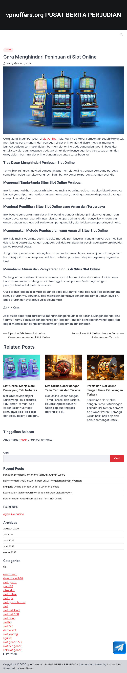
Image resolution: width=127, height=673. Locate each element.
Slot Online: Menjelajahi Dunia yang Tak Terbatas (20, 388)
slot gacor (10, 582)
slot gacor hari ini (14, 602)
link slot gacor (12, 650)
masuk (23, 440)
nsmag (10, 63)
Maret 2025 (9, 552)
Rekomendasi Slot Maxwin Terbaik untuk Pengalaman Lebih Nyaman (42, 480)
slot (8, 49)
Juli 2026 (8, 534)
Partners (12, 654)
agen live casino (13, 514)
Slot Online (50, 139)
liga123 (7, 638)
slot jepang (10, 634)
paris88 (8, 586)
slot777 (8, 626)
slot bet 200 (11, 614)
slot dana (9, 618)
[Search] (121, 34)
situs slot (9, 590)
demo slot (9, 630)
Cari (6, 453)
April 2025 (8, 546)
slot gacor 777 (12, 642)
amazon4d (10, 574)
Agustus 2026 (11, 528)
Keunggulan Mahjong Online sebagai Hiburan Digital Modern (37, 492)
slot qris (8, 598)
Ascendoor (114, 664)
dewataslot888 (13, 578)
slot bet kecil (11, 610)
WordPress (27, 668)
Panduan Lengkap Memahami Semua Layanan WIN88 (34, 474)
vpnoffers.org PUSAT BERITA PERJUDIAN (63, 14)
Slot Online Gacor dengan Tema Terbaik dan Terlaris (62, 388)
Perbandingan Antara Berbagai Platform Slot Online (32, 498)
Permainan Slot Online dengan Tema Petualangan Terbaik (105, 390)
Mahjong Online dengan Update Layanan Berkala (31, 486)
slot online (10, 594)
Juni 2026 (8, 540)
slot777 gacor (12, 646)
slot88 (7, 622)
